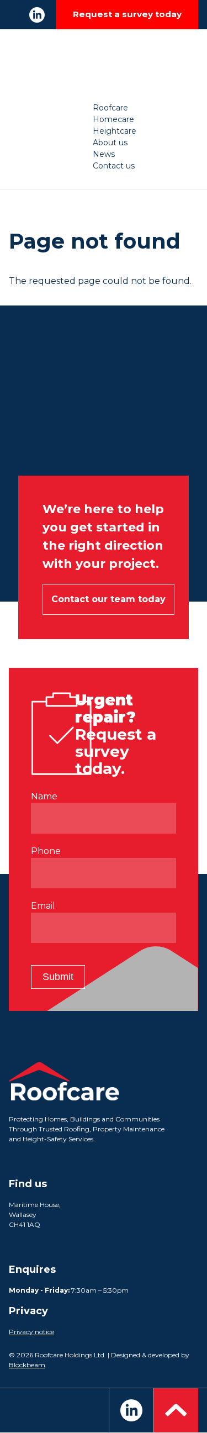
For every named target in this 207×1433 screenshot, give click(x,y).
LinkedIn (37, 15)
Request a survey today (127, 14)
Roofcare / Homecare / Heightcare (104, 65)
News (104, 154)
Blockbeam (27, 1365)
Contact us (114, 166)
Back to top (176, 1410)
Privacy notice (31, 1331)
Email (43, 905)
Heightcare (114, 131)
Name (44, 796)
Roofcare (110, 108)
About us (110, 142)
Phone (46, 851)
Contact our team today (108, 599)
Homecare (113, 119)
